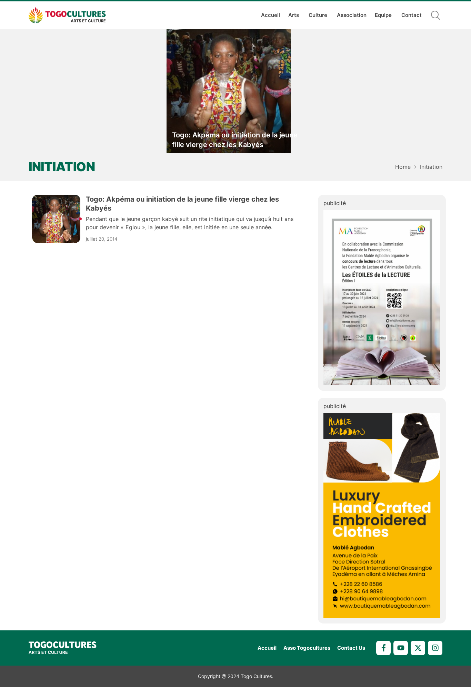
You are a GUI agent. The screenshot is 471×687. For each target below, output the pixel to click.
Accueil (270, 15)
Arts (293, 15)
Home (403, 166)
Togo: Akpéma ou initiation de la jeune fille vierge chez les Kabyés (235, 140)
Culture (318, 15)
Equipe (383, 15)
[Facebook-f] (383, 648)
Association (352, 15)
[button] (435, 15)
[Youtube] (400, 648)
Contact (411, 15)
